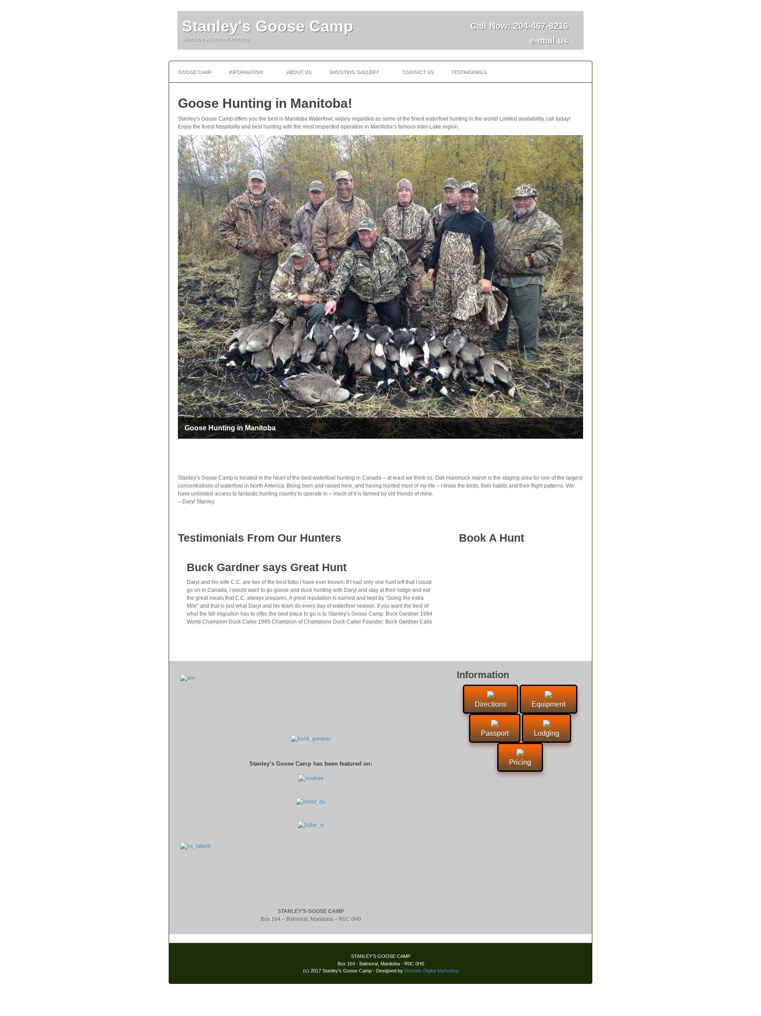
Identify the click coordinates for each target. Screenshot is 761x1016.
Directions (490, 704)
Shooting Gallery (353, 71)
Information (245, 71)
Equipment (548, 704)
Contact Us (417, 71)
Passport (495, 733)
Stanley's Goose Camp (267, 26)
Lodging (546, 733)
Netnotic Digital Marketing (431, 970)
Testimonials (468, 71)
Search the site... (581, 71)
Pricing (520, 762)
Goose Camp (194, 71)
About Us (298, 71)
